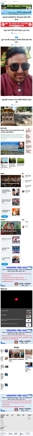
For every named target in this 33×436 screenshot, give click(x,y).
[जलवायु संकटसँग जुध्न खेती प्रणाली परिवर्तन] (20, 160)
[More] (20, 173)
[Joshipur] (16, 276)
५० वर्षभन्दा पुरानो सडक (4, 310)
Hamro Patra (15, 33)
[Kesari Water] (16, 12)
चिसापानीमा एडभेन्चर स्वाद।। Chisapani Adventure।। (9, 323)
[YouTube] (5, 1)
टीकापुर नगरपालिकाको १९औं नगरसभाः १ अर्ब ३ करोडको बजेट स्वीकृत (4, 166)
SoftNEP (3, 435)
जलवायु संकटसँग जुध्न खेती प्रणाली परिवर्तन (20, 165)
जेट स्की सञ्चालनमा (3, 315)
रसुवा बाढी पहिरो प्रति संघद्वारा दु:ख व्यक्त (17, 30)
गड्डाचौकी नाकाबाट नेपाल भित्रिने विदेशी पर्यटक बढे (16, 101)
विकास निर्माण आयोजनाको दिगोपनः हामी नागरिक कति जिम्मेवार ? (12, 131)
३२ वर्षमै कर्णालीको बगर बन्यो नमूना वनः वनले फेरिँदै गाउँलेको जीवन (12, 166)
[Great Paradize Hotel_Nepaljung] (16, 7)
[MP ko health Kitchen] (16, 24)
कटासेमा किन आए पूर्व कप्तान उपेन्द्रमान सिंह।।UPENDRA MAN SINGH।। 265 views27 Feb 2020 (12, 320)
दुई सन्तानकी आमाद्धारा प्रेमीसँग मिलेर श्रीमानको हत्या (16, 41)
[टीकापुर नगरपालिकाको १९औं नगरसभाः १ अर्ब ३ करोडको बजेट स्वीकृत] (4, 160)
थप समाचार (5, 216)
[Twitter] (3, 1)
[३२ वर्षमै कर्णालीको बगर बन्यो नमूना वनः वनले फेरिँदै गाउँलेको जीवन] (12, 160)
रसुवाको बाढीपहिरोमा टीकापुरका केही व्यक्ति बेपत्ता (16, 18)
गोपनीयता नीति (29, 418)
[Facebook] (2, 1)
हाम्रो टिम (29, 419)
